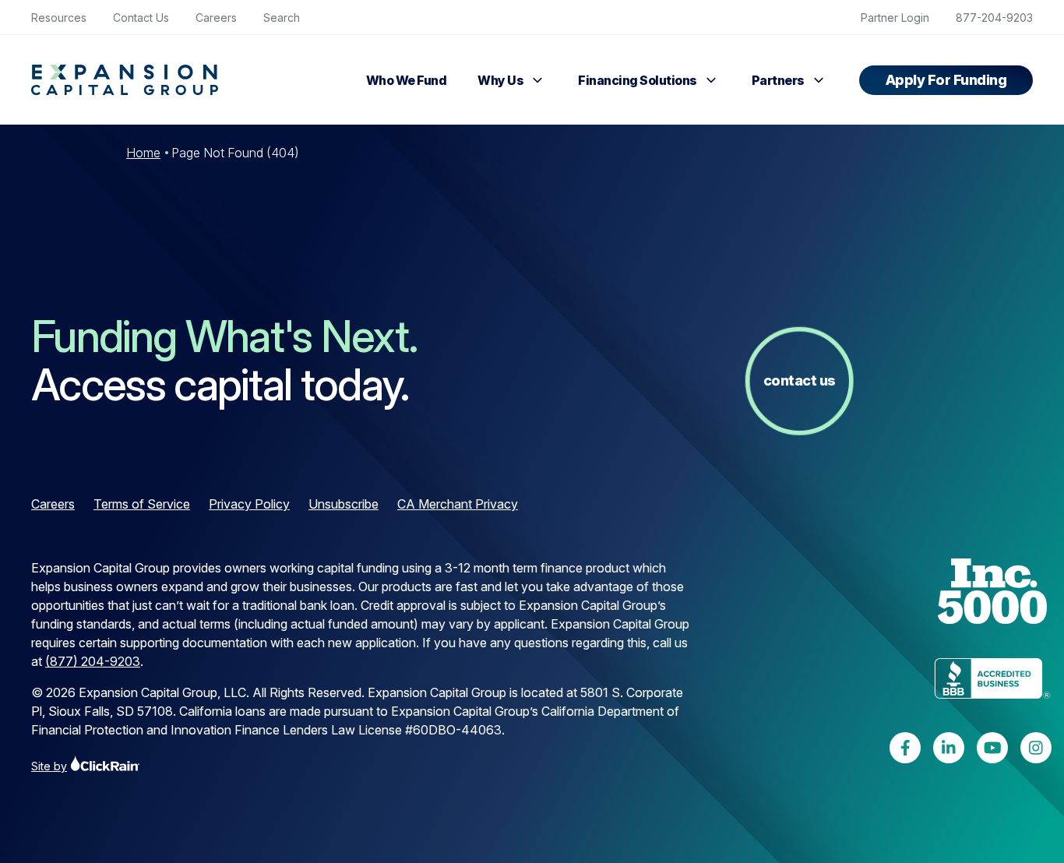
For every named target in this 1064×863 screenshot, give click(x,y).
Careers (216, 17)
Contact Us (141, 17)
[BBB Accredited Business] (992, 680)
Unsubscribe (343, 504)
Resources (58, 17)
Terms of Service (141, 504)
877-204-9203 (994, 17)
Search (281, 17)
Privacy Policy (249, 504)
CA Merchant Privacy (457, 504)
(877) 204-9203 (92, 661)
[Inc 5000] (992, 593)
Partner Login (895, 17)
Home (143, 152)
